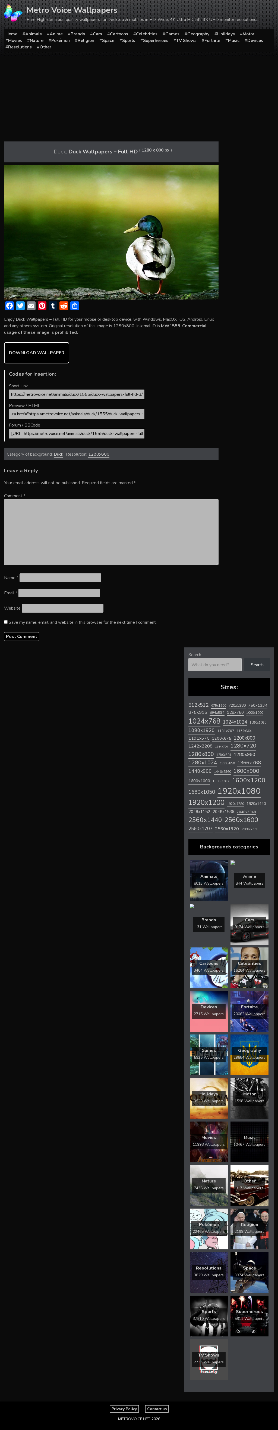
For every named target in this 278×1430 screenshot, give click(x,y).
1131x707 (225, 730)
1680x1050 (201, 792)
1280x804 (223, 755)
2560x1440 (205, 820)
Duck (58, 454)
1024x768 (204, 721)
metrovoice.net (134, 1419)
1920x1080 (239, 791)
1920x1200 (206, 802)
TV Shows (186, 41)
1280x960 (244, 754)
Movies (15, 41)
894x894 (217, 712)
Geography (198, 34)
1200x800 (244, 738)
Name (11, 578)
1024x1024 (235, 722)
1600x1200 (249, 780)
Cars (97, 34)
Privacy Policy (124, 1409)
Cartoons (119, 34)
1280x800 (98, 454)
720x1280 (237, 705)
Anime (56, 34)
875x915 (197, 712)
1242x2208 (200, 746)
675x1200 (218, 705)
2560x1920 (227, 829)
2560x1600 (241, 820)
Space (108, 41)
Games (172, 34)
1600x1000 (199, 781)
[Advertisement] (139, 96)
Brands (78, 34)
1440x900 (200, 771)
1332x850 (227, 763)
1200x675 (221, 738)
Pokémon (60, 41)
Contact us (157, 1409)
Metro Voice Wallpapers (72, 10)
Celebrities (146, 34)
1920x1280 (235, 803)
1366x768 (249, 762)
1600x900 (246, 771)
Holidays (226, 34)
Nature (36, 41)
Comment (14, 496)
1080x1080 (257, 723)
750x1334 (257, 705)
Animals (33, 34)
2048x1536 (223, 812)
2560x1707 (200, 829)
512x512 (198, 705)
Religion (86, 41)
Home (11, 34)
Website (12, 608)
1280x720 (243, 745)
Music (233, 41)
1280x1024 (202, 762)
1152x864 (244, 731)
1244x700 (221, 747)
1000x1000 (254, 713)
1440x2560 (222, 772)
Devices (255, 41)
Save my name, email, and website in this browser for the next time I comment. (83, 622)
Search (194, 655)
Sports (128, 41)
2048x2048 (246, 812)
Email (10, 593)
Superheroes (155, 41)
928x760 (235, 712)
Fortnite (212, 41)
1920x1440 (256, 803)
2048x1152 (199, 811)
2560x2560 (249, 829)
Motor (248, 34)
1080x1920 (201, 730)
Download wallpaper (36, 353)
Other (45, 47)
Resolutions (20, 47)
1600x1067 (221, 781)
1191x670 (199, 738)
